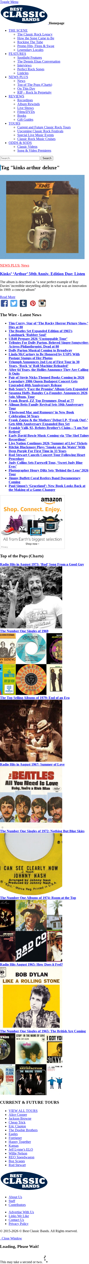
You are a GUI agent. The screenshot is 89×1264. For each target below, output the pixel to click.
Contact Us (16, 1220)
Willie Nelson (18, 1153)
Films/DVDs (26, 112)
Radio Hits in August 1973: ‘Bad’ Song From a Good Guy (42, 564)
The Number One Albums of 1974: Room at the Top (38, 898)
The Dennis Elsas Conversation (38, 61)
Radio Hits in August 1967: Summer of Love (32, 764)
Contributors (17, 1205)
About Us (15, 1197)
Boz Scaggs (17, 1161)
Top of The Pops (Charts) (34, 84)
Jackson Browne (20, 1118)
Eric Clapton (17, 1126)
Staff (12, 1201)
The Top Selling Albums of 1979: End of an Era (35, 698)
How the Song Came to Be (35, 38)
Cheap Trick (17, 1122)
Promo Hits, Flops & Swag (35, 46)
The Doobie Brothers (23, 1130)
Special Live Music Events (35, 135)
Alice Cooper (18, 1114)
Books (21, 115)
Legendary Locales (30, 50)
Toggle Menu (9, 2)
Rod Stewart (17, 1165)
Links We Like (19, 1216)
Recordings (25, 100)
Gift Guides (25, 119)
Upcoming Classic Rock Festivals (40, 131)
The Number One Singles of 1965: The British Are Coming (43, 1031)
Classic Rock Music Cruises (36, 139)
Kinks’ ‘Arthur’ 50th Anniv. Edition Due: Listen (42, 273)
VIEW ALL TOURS (23, 1111)
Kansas (14, 1145)
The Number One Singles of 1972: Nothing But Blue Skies (42, 831)
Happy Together (20, 1142)
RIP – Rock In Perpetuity (34, 92)
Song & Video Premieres (34, 150)
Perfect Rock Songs (30, 69)
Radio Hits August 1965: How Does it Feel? (31, 964)
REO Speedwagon (21, 1157)
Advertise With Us (21, 1212)
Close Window (11, 1238)
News (21, 81)
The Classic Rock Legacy (34, 34)
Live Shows (25, 108)
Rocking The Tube (30, 42)
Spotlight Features (29, 57)
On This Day (26, 88)
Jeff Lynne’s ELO (21, 1149)
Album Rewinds (28, 104)
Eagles (13, 1134)
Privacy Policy (19, 1223)
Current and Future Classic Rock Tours (44, 127)
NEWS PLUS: (10, 265)
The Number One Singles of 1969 (24, 631)
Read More (7, 297)
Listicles (23, 73)
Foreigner (15, 1138)
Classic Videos (27, 146)
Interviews (24, 65)
